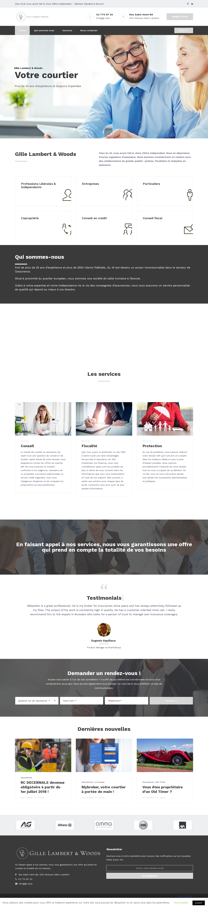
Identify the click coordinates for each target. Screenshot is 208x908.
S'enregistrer (149, 876)
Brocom (100, 4)
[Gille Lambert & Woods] (32, 16)
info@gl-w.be (103, 18)
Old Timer (160, 782)
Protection (152, 446)
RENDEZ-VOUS (180, 16)
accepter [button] (198, 903)
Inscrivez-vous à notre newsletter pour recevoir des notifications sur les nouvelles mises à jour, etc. (148, 858)
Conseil (27, 446)
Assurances (26, 777)
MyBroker (184, 30)
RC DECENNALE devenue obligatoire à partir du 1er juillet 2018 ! (43, 787)
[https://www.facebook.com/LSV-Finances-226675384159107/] (187, 4)
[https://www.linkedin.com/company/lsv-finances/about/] (192, 4)
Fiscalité (89, 446)
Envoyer (171, 700)
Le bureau (99, 782)
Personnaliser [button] (181, 902)
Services (67, 30)
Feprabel (88, 4)
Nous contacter (88, 30)
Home (22, 30)
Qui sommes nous (44, 30)
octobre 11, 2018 (32, 798)
